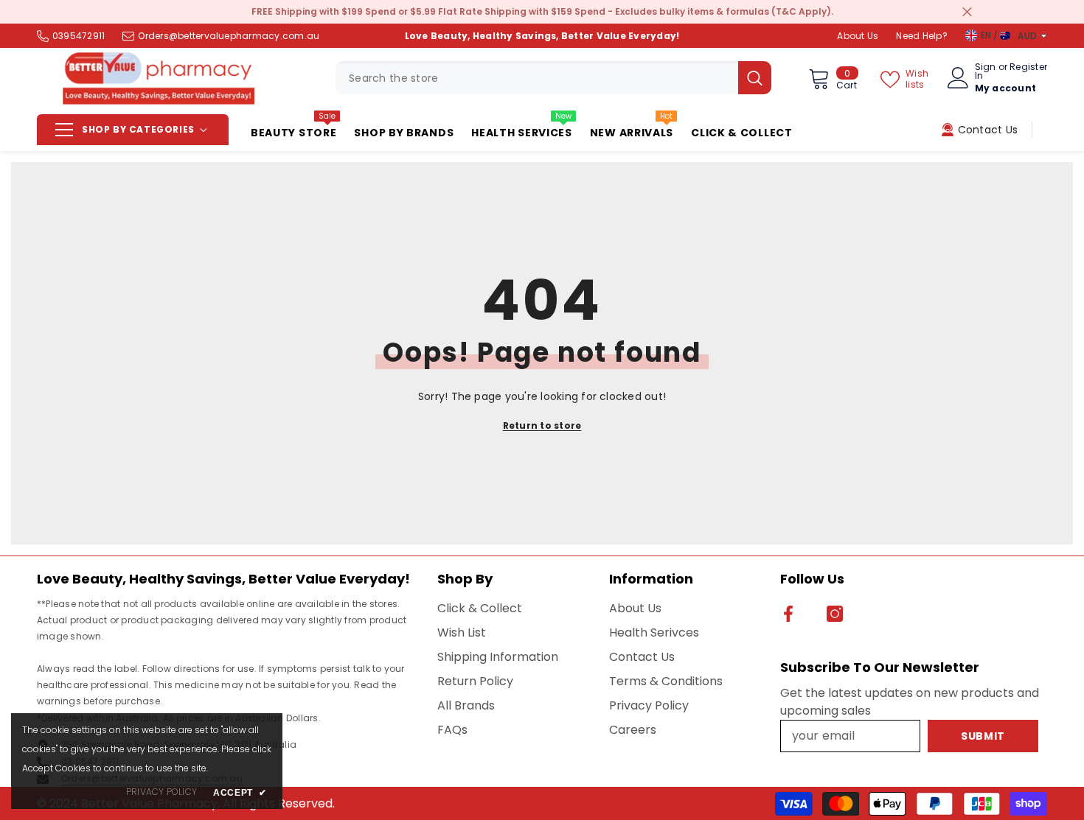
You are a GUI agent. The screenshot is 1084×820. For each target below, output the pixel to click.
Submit (983, 736)
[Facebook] (788, 613)
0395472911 (78, 35)
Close (967, 12)
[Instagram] (834, 613)
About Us (857, 35)
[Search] (553, 77)
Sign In (985, 71)
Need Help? (921, 35)
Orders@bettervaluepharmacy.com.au (228, 35)
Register (1028, 68)
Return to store (542, 425)
